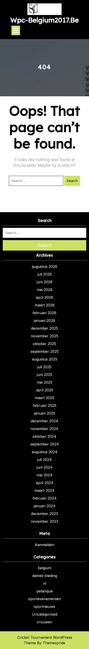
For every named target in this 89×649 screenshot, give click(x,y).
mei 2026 (44, 289)
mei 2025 (44, 382)
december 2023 (44, 513)
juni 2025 (44, 374)
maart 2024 (44, 490)
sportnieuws (44, 606)
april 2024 (44, 482)
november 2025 (44, 336)
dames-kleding (44, 575)
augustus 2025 (44, 359)
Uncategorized (44, 614)
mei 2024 (44, 475)
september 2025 (45, 351)
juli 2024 (44, 459)
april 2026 (44, 297)
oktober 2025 (44, 343)
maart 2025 (44, 397)
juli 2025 (44, 367)
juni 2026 (44, 282)
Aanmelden (44, 544)
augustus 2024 (45, 452)
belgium (44, 568)
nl (44, 583)
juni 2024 (44, 467)
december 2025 (44, 328)
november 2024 (44, 428)
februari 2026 (44, 313)
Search (72, 181)
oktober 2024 (44, 436)
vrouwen (44, 622)
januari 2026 (44, 320)
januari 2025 (44, 413)
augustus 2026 (44, 266)
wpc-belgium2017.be (44, 20)
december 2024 (44, 421)
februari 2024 (45, 498)
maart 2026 (45, 305)
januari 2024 (44, 506)
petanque (45, 591)
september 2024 (44, 444)
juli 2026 (44, 274)
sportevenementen (44, 599)
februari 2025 (44, 405)
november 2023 (44, 521)
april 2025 (44, 390)
